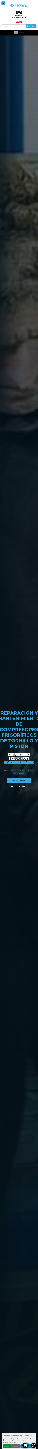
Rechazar (15, 1446)
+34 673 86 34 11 (19, 18)
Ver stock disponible (19, 786)
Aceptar (7, 1446)
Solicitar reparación (19, 780)
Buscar (32, 26)
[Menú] (16, 32)
